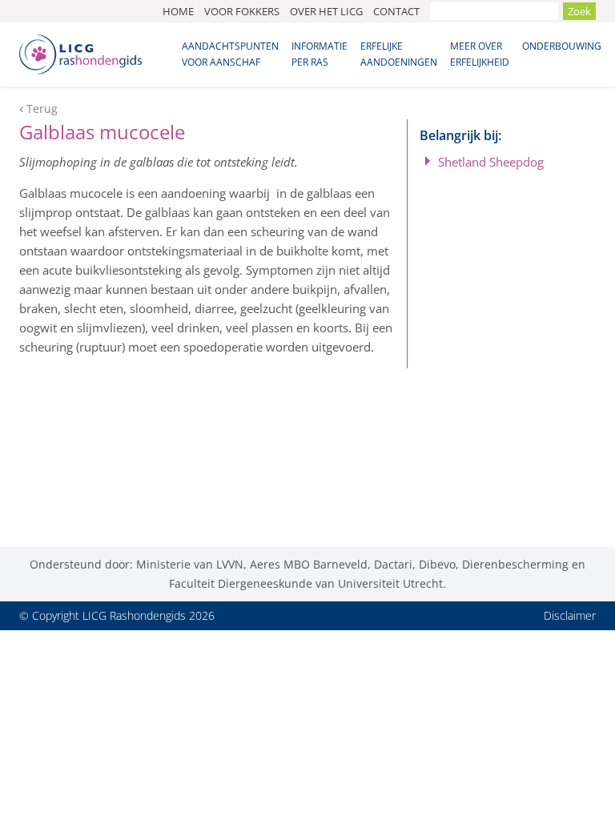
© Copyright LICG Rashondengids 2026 (117, 615)
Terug (42, 109)
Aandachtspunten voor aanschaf (230, 54)
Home (178, 11)
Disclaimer (570, 615)
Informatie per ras (319, 54)
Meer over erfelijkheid (479, 54)
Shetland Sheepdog (491, 162)
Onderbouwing (561, 46)
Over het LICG (326, 11)
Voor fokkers (241, 11)
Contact (396, 11)
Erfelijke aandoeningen (398, 54)
